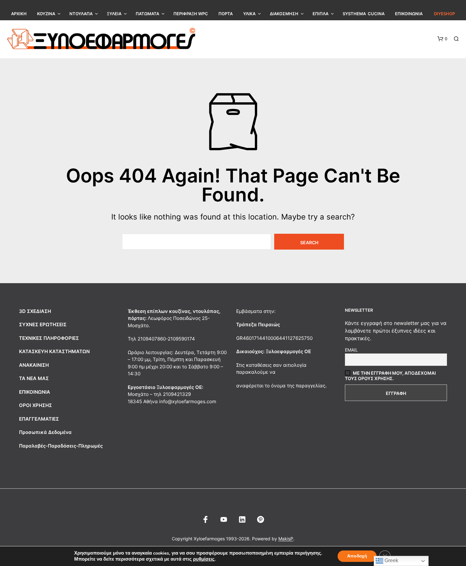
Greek (390, 560)
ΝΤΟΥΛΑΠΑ (81, 13)
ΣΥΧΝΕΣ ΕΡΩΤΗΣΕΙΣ (43, 324)
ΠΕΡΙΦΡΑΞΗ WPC (190, 13)
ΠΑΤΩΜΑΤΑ (147, 13)
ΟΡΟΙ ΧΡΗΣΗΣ (35, 405)
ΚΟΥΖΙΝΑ (46, 13)
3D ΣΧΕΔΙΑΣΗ (35, 311)
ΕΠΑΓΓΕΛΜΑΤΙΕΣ (39, 419)
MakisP (285, 538)
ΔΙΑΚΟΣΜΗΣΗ (284, 13)
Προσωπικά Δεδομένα (45, 432)
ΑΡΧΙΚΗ (19, 13)
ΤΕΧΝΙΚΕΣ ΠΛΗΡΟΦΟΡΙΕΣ (49, 338)
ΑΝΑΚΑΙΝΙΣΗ (34, 365)
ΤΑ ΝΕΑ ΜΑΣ (34, 378)
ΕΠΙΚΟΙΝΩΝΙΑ (409, 13)
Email (351, 350)
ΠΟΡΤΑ (225, 13)
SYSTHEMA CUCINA (364, 13)
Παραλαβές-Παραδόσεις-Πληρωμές (61, 446)
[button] (442, 39)
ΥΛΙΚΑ (249, 13)
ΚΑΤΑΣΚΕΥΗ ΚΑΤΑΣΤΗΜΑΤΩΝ (54, 351)
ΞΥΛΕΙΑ (114, 13)
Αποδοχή (357, 556)
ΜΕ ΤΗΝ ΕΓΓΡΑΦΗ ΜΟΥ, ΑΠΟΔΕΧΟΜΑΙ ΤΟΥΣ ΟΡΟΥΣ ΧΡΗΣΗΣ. (390, 375)
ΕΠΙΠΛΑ (320, 13)
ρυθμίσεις (204, 559)
